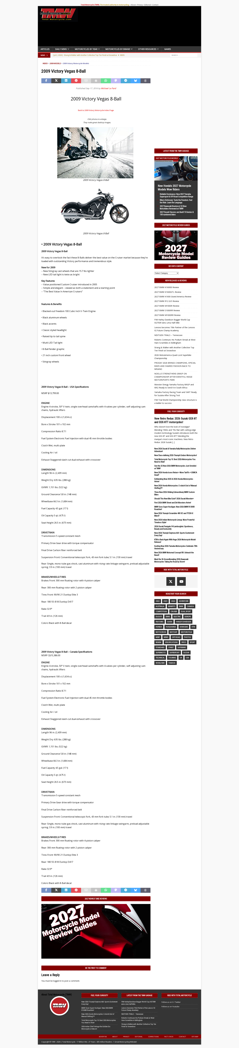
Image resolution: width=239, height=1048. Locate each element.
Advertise (103, 1037)
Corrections (153, 1037)
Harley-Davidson (183, 621)
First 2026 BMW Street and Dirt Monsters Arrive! (172, 503)
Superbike (182, 647)
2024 (173, 601)
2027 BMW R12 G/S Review (166, 301)
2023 (165, 601)
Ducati (159, 616)
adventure (183, 601)
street (171, 647)
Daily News (61, 49)
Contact (155, 5)
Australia (160, 606)
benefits (171, 606)
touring (172, 657)
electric (177, 616)
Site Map (195, 1037)
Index (45, 63)
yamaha (171, 663)
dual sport (186, 611)
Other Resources (147, 49)
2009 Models (55, 63)
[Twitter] (170, 581)
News (166, 637)
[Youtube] (181, 581)
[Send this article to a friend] (86, 80)
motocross (161, 632)
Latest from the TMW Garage (176, 151)
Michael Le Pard (108, 88)
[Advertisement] (140, 26)
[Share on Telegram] (126, 80)
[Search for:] (184, 55)
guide (169, 621)
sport (192, 642)
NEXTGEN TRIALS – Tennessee (168, 335)
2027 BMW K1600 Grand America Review (172, 296)
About (133, 5)
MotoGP (173, 632)
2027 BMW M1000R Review (166, 306)
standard (160, 647)
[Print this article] (96, 80)
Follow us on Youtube (170, 1006)
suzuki (186, 652)
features (159, 621)
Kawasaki (184, 627)
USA (187, 657)
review (158, 642)
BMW (181, 606)
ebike (168, 616)
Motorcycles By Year (86, 49)
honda (159, 627)
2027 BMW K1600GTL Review (167, 292)
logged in (57, 981)
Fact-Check (168, 1037)
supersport (175, 652)
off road (176, 637)
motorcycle (186, 632)
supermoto (161, 652)
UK (181, 657)
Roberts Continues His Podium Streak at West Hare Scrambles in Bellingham (137, 1019)
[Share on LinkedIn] (66, 80)
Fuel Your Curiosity (176, 411)
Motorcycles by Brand (117, 49)
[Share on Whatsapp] (106, 80)
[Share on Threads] (145, 80)
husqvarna (171, 627)
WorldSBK (160, 663)
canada (190, 606)
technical (160, 657)
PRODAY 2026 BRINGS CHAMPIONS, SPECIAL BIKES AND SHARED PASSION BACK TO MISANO (175, 366)
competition (161, 611)
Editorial (147, 5)
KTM (193, 627)
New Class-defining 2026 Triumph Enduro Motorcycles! (175, 455)
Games (167, 49)
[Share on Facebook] (46, 80)
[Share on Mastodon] (116, 80)
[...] (173, 442)
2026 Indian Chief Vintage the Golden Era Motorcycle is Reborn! (95, 1027)
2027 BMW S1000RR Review (167, 310)
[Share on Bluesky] (136, 80)
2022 (158, 601)
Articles (45, 49)
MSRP (158, 637)
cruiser (174, 611)
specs (183, 642)
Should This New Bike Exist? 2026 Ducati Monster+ (174, 499)
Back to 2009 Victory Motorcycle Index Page (96, 110)
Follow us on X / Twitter (171, 1002)
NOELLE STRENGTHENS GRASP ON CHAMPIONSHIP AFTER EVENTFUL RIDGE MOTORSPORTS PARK (173, 376)
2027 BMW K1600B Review (166, 287)
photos (187, 637)
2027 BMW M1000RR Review (167, 315)
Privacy (140, 5)
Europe (188, 616)
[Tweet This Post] (56, 80)
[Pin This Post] (76, 80)
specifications (171, 642)
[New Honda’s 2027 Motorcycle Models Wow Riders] (176, 179)
